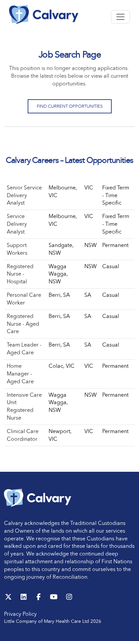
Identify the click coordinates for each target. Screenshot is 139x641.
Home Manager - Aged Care (20, 374)
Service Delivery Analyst (17, 224)
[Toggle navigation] (120, 17)
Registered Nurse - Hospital (20, 274)
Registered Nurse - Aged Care (23, 324)
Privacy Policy (20, 614)
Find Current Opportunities (70, 106)
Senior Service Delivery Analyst (24, 195)
